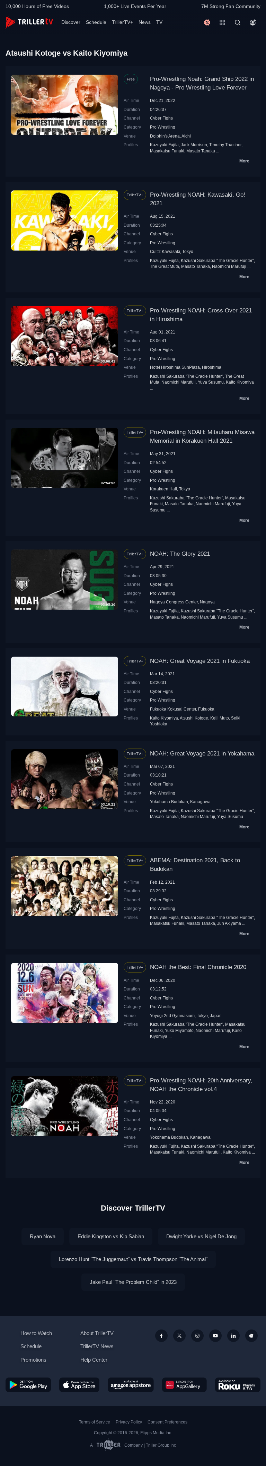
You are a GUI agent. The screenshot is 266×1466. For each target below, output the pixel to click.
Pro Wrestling (162, 127)
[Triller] (251, 1335)
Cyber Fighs (161, 118)
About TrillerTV (97, 1333)
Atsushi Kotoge (194, 718)
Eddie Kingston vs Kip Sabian (111, 1236)
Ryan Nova (42, 1236)
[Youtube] (215, 1335)
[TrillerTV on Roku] (237, 1385)
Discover (70, 22)
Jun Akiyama (229, 923)
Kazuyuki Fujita (164, 144)
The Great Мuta (164, 266)
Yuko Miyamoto (179, 1030)
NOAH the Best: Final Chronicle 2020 (198, 967)
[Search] (237, 22)
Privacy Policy (129, 1422)
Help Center (93, 1360)
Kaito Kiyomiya (240, 382)
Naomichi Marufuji (229, 266)
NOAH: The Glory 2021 (180, 554)
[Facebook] (161, 1335)
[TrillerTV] (29, 22)
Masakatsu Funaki (167, 151)
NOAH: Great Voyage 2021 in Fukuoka (200, 661)
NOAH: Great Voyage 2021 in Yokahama (202, 753)
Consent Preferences (167, 1422)
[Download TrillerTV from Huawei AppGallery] (184, 1385)
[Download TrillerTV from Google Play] (28, 1385)
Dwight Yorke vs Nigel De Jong (201, 1236)
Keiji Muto (219, 718)
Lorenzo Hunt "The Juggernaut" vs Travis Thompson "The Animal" (133, 1259)
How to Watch (36, 1333)
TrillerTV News (97, 1346)
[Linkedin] (233, 1335)
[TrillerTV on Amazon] (131, 1385)
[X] (179, 1335)
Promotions (33, 1360)
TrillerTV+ (122, 22)
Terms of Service (94, 1422)
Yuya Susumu (211, 382)
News (145, 22)
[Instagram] (197, 1335)
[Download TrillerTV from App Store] (79, 1385)
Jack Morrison (194, 144)
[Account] (252, 22)
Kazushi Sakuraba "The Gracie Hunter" (217, 260)
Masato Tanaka (200, 151)
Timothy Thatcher (225, 144)
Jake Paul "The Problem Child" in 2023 (133, 1282)
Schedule (96, 22)
